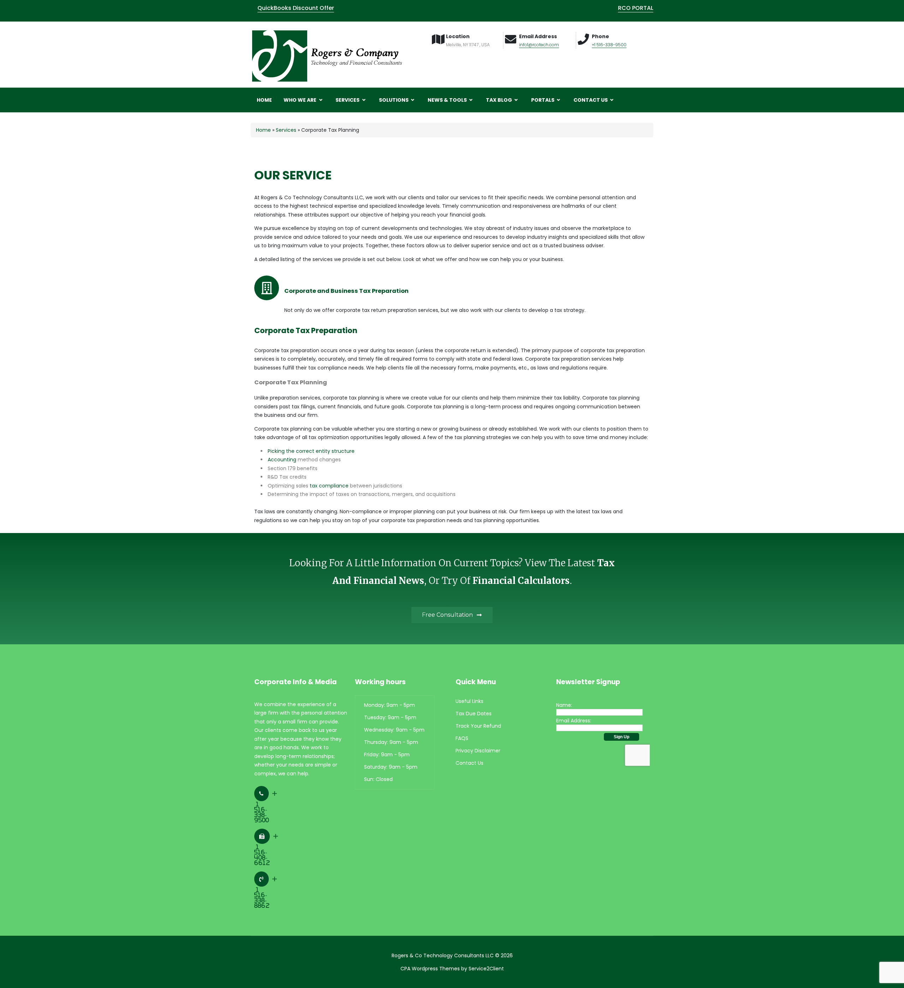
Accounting (282, 459)
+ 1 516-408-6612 (266, 849)
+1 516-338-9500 (609, 45)
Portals (543, 99)
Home (264, 99)
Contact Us (591, 99)
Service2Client (486, 968)
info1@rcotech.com (539, 45)
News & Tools (448, 99)
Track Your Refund (478, 725)
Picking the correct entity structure (311, 451)
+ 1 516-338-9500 (265, 807)
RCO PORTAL (635, 8)
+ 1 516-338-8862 (265, 892)
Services (348, 99)
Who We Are (300, 99)
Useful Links (469, 701)
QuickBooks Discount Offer (295, 8)
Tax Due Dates (474, 713)
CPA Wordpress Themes (430, 968)
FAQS (462, 738)
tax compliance (329, 485)
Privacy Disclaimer (478, 750)
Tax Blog (499, 99)
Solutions (394, 99)
